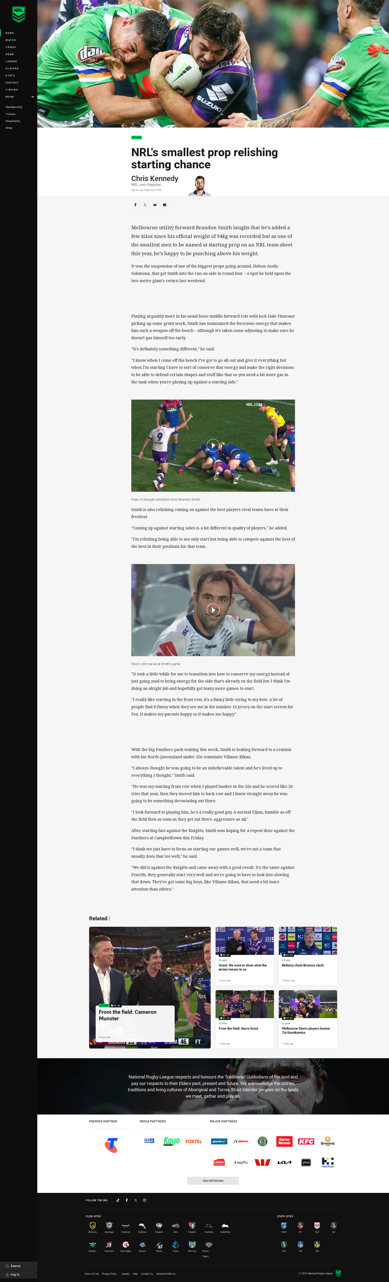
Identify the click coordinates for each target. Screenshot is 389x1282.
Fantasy (12, 82)
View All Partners (213, 1181)
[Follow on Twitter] (135, 1200)
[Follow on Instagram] (144, 1200)
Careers (126, 1273)
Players (12, 68)
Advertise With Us (165, 1273)
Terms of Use (91, 1273)
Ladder (11, 61)
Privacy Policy (109, 1273)
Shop (9, 128)
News (10, 32)
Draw (10, 54)
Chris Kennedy (154, 178)
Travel (11, 47)
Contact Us (147, 1273)
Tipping (12, 89)
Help (135, 1273)
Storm (137, 137)
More (10, 96)
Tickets (11, 114)
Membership (14, 107)
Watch (11, 40)
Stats (10, 75)
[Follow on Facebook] (126, 1200)
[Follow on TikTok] (118, 1200)
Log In (15, 1274)
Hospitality (13, 121)
